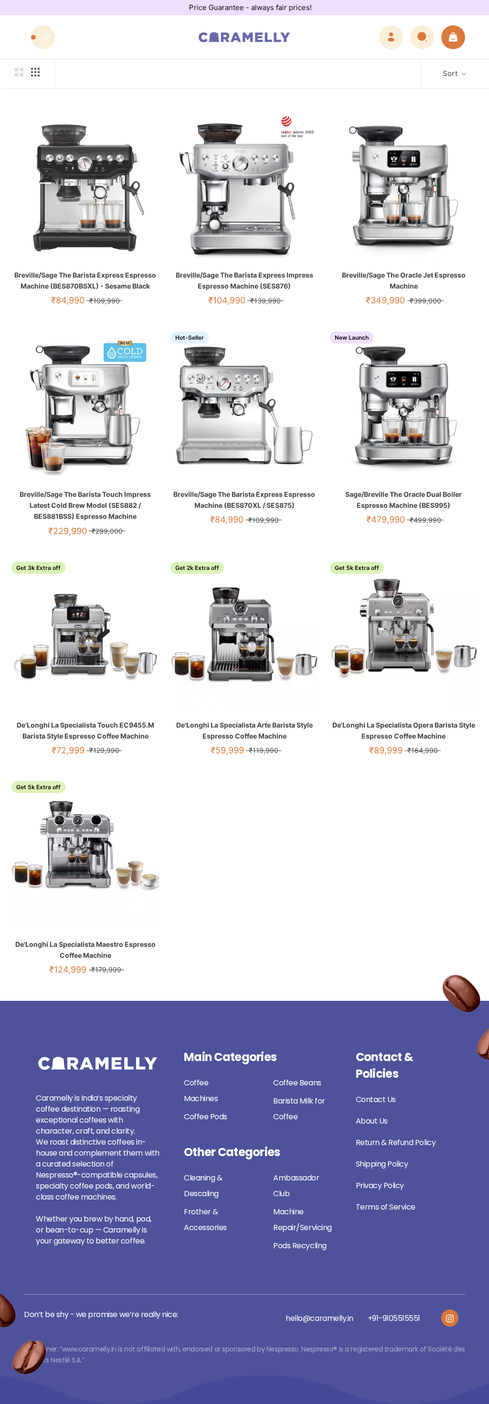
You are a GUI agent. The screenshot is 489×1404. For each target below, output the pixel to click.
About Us (372, 1120)
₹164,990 (422, 750)
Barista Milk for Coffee (299, 1108)
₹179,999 (106, 969)
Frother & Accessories (205, 1219)
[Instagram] (449, 1318)
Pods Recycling (299, 1245)
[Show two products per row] (19, 72)
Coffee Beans (297, 1082)
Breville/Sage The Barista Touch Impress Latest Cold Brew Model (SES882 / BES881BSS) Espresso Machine (85, 505)
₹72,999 (68, 750)
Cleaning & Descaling (203, 1185)
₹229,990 (67, 531)
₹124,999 (67, 970)
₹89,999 (386, 750)
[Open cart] (453, 37)
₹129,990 (104, 750)
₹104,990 (226, 300)
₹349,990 (385, 300)
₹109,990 (104, 301)
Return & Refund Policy (396, 1142)
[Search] (422, 37)
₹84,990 (68, 300)
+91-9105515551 (394, 1318)
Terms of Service (385, 1206)
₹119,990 (263, 750)
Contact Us (376, 1099)
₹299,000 (107, 531)
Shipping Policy (382, 1163)
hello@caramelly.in (319, 1318)
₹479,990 (385, 519)
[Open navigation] (43, 37)
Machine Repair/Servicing (302, 1219)
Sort (451, 73)
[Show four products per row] (35, 72)
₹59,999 (227, 750)
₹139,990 (265, 301)
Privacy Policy (380, 1185)
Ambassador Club (296, 1185)
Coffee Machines (201, 1090)
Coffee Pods (205, 1116)
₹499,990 (425, 520)
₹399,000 (425, 301)
